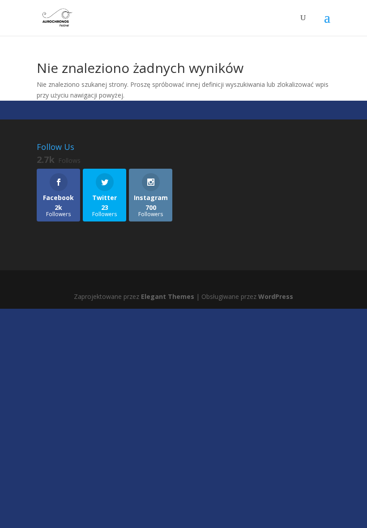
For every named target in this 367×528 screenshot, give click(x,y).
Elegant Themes (167, 296)
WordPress (275, 296)
